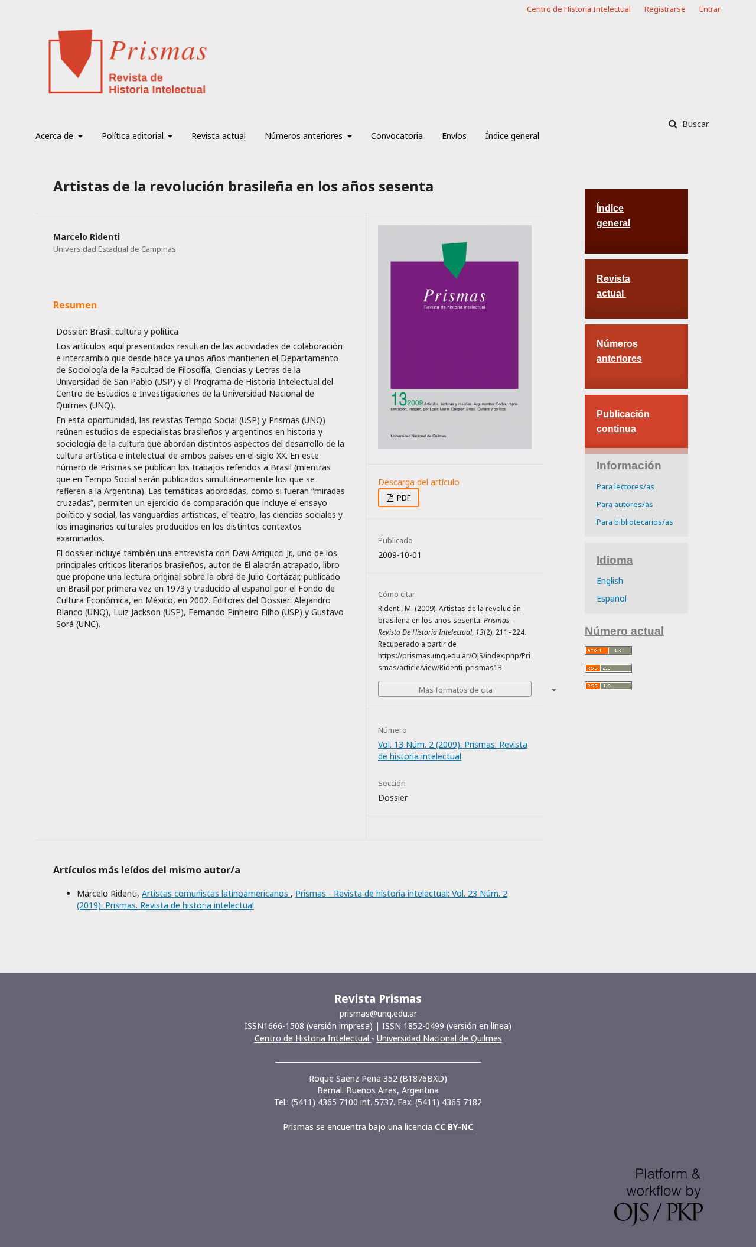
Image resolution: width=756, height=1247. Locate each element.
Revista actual (218, 135)
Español (612, 598)
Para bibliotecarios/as (635, 522)
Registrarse (665, 9)
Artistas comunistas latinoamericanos (216, 893)
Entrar (710, 9)
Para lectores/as (625, 486)
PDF (402, 497)
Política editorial (134, 135)
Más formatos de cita (456, 689)
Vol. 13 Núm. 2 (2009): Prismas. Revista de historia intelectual (452, 750)
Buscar (694, 123)
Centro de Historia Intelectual (579, 9)
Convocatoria (397, 135)
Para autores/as (625, 504)
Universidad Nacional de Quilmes (439, 1038)
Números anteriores (305, 135)
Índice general (512, 135)
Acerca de (55, 135)
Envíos (454, 135)
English (610, 580)
